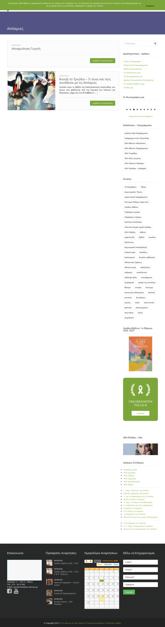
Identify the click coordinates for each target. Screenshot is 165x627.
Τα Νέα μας (128, 87)
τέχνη (140, 312)
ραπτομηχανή (142, 307)
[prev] (86, 561)
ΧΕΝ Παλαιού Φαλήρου (134, 163)
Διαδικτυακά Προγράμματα (136, 133)
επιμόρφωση (146, 277)
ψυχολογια (129, 317)
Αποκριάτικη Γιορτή (26, 48)
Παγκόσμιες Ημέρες (133, 217)
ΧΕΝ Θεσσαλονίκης (132, 481)
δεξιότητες (129, 242)
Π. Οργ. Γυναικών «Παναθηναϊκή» (138, 502)
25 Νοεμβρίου (131, 187)
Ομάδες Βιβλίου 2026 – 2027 (66, 563)
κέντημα (149, 287)
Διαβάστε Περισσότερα (103, 60)
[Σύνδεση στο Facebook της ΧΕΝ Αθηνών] (10, 592)
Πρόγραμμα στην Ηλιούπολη (137, 138)
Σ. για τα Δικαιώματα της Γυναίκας (139, 496)
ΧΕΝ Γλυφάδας (131, 153)
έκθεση (143, 232)
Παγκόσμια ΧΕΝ (130, 469)
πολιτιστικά (149, 302)
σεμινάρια (129, 312)
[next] (90, 561)
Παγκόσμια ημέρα (132, 212)
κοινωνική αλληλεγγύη (134, 292)
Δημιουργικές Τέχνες (133, 192)
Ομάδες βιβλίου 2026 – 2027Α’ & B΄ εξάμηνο (66, 572)
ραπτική (128, 307)
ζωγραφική (129, 282)
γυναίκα (152, 237)
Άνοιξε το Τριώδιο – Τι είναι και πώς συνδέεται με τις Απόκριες (85, 81)
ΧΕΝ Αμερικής (129, 472)
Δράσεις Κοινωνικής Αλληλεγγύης (139, 80)
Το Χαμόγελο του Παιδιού (134, 514)
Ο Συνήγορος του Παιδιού (135, 523)
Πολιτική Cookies (114, 623)
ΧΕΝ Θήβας (128, 484)
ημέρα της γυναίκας (146, 282)
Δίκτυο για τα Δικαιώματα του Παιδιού (140, 529)
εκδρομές (128, 272)
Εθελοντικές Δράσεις (133, 69)
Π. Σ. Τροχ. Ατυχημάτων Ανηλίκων (138, 526)
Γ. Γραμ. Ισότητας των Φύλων (136, 490)
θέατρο (128, 287)
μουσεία (128, 297)
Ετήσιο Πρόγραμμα (132, 61)
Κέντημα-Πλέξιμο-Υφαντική (136, 202)
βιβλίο (141, 237)
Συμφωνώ (150, 6)
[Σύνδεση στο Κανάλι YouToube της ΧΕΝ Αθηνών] (17, 592)
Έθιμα (143, 187)
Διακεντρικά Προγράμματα (136, 65)
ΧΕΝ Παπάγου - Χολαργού (135, 168)
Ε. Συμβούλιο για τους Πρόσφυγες (138, 505)
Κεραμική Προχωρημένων (65, 593)
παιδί (137, 302)
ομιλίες (128, 302)
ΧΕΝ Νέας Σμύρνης (133, 158)
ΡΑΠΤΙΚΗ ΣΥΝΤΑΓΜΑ (133, 222)
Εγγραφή (140, 413)
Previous (119, 105)
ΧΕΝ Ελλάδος (130, 232)
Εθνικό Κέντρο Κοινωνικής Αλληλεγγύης (141, 517)
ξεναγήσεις (141, 297)
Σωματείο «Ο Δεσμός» (133, 508)
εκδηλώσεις (145, 267)
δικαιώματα (130, 257)
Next (161, 105)
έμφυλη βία (130, 237)
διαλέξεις (143, 252)
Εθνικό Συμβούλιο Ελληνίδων (136, 493)
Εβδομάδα (108, 564)
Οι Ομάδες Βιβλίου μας (134, 83)
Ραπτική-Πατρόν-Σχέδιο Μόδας (138, 227)
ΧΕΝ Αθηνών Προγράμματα (136, 148)
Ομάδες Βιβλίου (131, 207)
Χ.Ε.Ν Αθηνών (66, 623)
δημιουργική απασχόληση (136, 247)
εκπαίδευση (142, 272)
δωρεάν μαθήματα (147, 257)
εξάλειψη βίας (131, 277)
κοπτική (151, 292)
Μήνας (100, 564)
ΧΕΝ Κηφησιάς (130, 478)
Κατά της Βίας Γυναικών (134, 499)
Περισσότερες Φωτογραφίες (141, 116)
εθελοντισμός (130, 267)
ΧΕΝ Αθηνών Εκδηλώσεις (135, 143)
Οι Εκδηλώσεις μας (132, 72)
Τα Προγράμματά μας (133, 76)
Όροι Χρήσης (79, 623)
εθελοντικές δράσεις (133, 262)
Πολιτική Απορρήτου (96, 623)
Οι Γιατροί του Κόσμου (133, 511)
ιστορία (138, 287)
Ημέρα (116, 564)
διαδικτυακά (130, 252)
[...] (96, 92)
